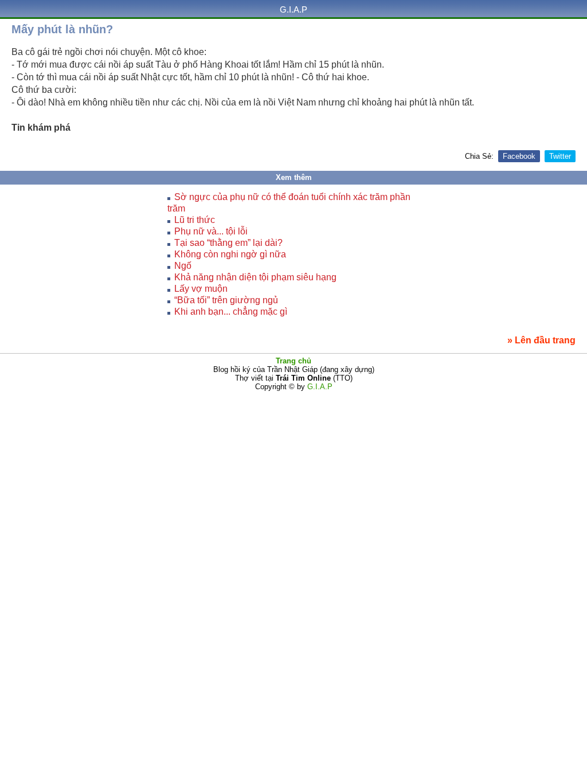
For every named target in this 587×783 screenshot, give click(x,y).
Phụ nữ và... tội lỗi (211, 231)
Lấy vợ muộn (201, 288)
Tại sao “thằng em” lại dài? (228, 243)
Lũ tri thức (194, 220)
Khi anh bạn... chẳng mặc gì (230, 311)
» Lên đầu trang (541, 340)
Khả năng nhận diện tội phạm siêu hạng (255, 277)
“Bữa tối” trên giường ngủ (226, 300)
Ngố (182, 266)
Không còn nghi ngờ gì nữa (230, 254)
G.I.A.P (293, 9)
